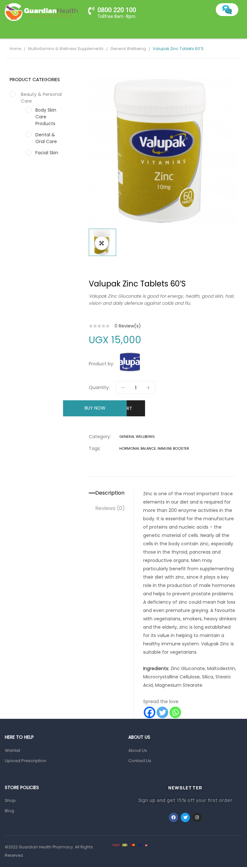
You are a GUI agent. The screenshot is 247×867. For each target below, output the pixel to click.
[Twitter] (162, 712)
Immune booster (173, 448)
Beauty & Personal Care (41, 97)
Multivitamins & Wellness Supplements (66, 48)
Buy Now (95, 408)
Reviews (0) (110, 508)
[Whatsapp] (175, 712)
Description (109, 493)
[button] (101, 243)
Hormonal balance (137, 448)
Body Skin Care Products (45, 117)
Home (15, 48)
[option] (163, 151)
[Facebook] (149, 712)
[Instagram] (197, 817)
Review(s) (127, 326)
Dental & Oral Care (46, 138)
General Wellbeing (128, 48)
